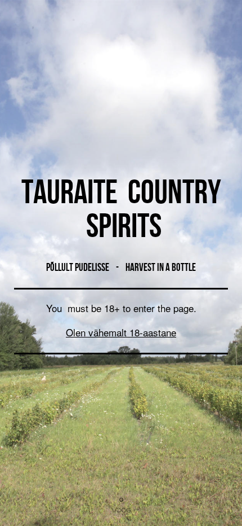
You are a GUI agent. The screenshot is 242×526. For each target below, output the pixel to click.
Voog (121, 510)
